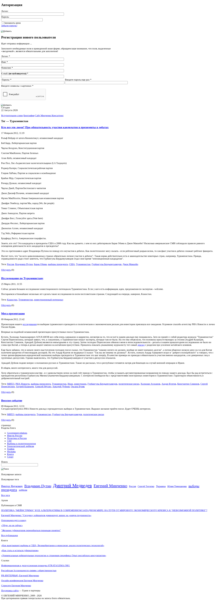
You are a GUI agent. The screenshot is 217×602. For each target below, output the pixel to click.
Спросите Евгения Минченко (16, 585)
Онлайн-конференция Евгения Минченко (22, 580)
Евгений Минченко (110, 485)
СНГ (9, 441)
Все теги (5, 495)
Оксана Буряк (78, 386)
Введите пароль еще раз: (78, 79)
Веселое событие (11, 400)
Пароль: (5, 17)
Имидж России (14, 435)
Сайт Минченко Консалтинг (49, 115)
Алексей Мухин (43, 386)
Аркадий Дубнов (61, 386)
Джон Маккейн (130, 264)
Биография (28, 115)
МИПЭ (10, 384)
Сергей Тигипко (146, 486)
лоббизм (23, 490)
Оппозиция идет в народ (13, 520)
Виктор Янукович (12, 486)
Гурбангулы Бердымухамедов (106, 264)
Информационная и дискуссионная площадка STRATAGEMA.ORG (35, 565)
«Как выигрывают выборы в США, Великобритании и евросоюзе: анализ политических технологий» (52, 545)
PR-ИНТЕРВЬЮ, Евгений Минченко (20, 575)
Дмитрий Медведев (72, 485)
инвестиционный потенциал (48, 299)
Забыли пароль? (9, 25)
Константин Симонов (188, 384)
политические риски (129, 384)
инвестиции (80, 384)
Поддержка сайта (10, 590)
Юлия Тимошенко (177, 486)
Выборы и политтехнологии (21, 443)
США (72, 264)
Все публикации (9, 535)
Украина (161, 486)
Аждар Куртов (168, 384)
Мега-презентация (13, 313)
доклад (141, 345)
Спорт (10, 457)
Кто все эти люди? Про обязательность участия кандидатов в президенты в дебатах (55, 127)
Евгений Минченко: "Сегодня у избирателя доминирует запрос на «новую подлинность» (46, 515)
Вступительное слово (12, 115)
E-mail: (14, 73)
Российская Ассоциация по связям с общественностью (28, 570)
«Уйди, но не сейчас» (12, 525)
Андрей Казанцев (25, 386)
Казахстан (12, 299)
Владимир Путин (24, 264)
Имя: (4, 62)
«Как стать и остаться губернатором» (20, 550)
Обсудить (6, 270)
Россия (10, 264)
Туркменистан (83, 264)
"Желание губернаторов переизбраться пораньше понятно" (31, 530)
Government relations (17, 433)
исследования (30, 324)
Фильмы (11, 451)
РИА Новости (23, 384)
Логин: (4, 11)
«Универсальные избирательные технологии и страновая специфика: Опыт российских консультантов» (53, 555)
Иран (70, 384)
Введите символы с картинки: (17, 86)
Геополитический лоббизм (20, 446)
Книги (10, 454)
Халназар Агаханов (150, 384)
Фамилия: (7, 67)
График (10, 449)
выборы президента (58, 264)
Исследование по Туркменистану (22, 278)
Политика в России (17, 438)
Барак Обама (40, 264)
